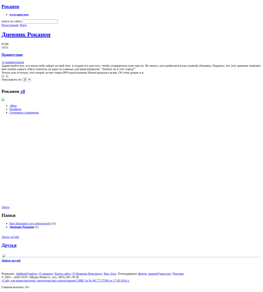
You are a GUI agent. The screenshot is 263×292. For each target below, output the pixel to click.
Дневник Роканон (26, 34)
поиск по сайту (12, 21)
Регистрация (10, 25)
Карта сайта (62, 273)
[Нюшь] (4, 256)
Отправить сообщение (24, 112)
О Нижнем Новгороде (87, 273)
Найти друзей (11, 260)
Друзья (9, 245)
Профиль (15, 109)
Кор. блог (110, 273)
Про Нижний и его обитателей (29, 223)
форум (142, 273)
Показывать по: (12, 79)
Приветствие (12, 55)
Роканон (10, 6)
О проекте (46, 273)
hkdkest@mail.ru (26, 273)
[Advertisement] (25, 162)
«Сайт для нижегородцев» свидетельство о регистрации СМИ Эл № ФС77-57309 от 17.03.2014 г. (66, 280)
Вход (23, 25)
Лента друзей (10, 237)
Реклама (178, 273)
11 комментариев (13, 62)
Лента (5, 207)
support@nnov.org (159, 273)
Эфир (13, 105)
